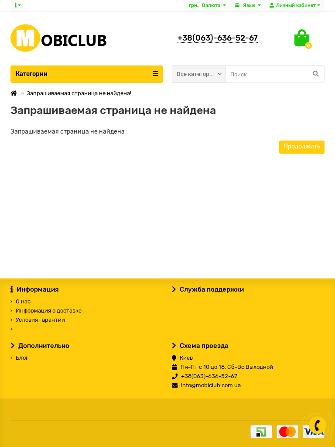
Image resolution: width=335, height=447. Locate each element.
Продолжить (302, 146)
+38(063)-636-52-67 (218, 38)
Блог (22, 357)
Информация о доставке (49, 310)
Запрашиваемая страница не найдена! (79, 93)
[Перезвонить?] (317, 425)
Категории (32, 74)
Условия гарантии (40, 319)
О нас (23, 301)
